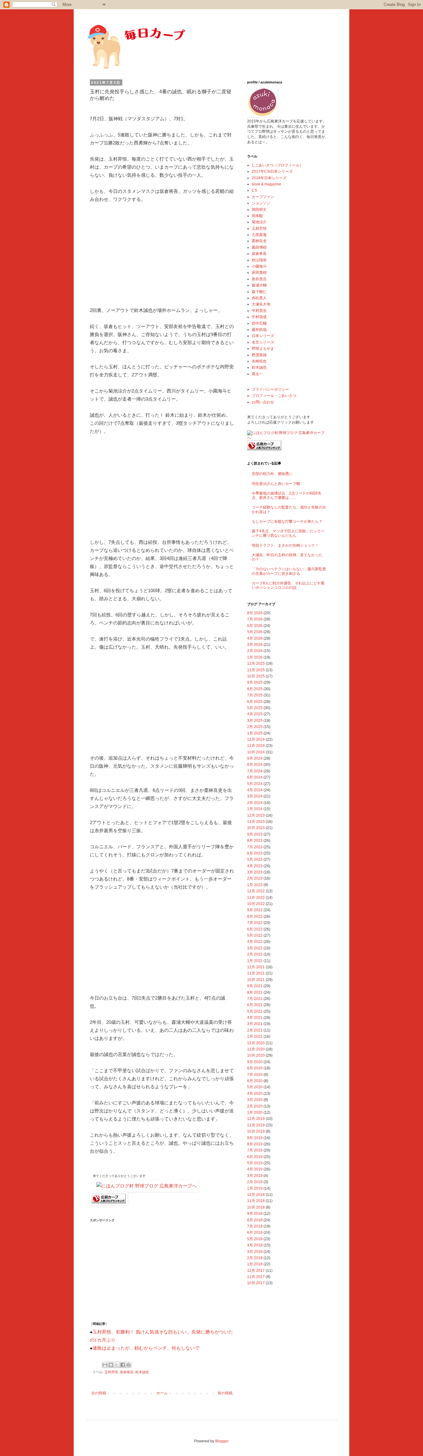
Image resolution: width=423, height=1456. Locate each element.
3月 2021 (255, 1024)
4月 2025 (255, 714)
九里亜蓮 (259, 235)
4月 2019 (255, 1169)
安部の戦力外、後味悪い (272, 474)
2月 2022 (255, 954)
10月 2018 (256, 1207)
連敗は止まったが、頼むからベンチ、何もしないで (146, 1348)
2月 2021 (255, 1030)
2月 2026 (255, 651)
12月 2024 (256, 739)
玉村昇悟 (111, 1372)
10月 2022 (256, 904)
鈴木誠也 (142, 1372)
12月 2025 (256, 663)
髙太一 (257, 374)
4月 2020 (255, 1093)
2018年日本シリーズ (269, 178)
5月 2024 (255, 784)
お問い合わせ (263, 402)
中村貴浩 (259, 311)
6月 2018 (255, 1232)
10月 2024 (256, 752)
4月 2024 (255, 790)
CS (254, 190)
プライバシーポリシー (270, 389)
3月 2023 (255, 872)
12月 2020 (256, 1043)
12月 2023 (256, 815)
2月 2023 (255, 878)
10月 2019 (256, 1131)
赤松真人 (259, 298)
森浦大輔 (259, 285)
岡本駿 (257, 216)
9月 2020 (255, 1062)
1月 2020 (255, 1112)
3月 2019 (255, 1176)
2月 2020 (255, 1106)
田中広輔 (259, 323)
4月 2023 (255, 866)
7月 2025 (255, 695)
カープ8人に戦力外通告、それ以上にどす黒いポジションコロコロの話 (288, 585)
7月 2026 (255, 619)
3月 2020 (255, 1100)
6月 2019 (255, 1157)
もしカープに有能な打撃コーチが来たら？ (287, 521)
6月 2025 (255, 701)
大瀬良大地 (261, 304)
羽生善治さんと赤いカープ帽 (276, 484)
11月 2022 (256, 897)
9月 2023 (255, 834)
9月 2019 (255, 1138)
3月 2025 (255, 720)
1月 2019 (255, 1188)
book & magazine (266, 184)
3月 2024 (255, 796)
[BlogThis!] (111, 1365)
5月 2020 (255, 1087)
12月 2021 (256, 967)
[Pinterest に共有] (128, 1365)
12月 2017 (256, 1270)
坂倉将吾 (126, 1372)
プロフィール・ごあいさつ (274, 395)
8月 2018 (255, 1220)
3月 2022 (255, 948)
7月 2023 (255, 847)
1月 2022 (255, 961)
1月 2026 (255, 657)
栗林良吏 (259, 241)
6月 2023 (255, 853)
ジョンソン (261, 203)
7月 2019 (255, 1150)
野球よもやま (263, 348)
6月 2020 (255, 1081)
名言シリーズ (263, 342)
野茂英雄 (259, 355)
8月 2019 (255, 1144)
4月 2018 (255, 1245)
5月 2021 (255, 1011)
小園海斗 (259, 266)
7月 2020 (255, 1074)
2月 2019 (255, 1182)
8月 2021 (255, 992)
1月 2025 (255, 733)
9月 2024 (255, 758)
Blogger (221, 1441)
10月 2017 (256, 1283)
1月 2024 (255, 809)
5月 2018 (255, 1239)
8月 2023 (255, 840)
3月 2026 (255, 644)
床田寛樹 (259, 272)
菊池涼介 (259, 222)
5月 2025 (255, 708)
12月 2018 (256, 1194)
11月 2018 (256, 1201)
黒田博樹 (259, 247)
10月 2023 (256, 828)
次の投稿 (98, 1393)
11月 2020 (256, 1049)
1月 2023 (255, 885)
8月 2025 (255, 689)
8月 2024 (255, 764)
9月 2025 (255, 682)
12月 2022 (256, 891)
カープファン (263, 197)
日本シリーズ (263, 336)
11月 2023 (256, 821)
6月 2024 (255, 777)
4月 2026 (255, 638)
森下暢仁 (259, 292)
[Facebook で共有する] (123, 1365)
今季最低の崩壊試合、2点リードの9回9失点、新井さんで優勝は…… (286, 495)
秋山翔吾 (259, 260)
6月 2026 (255, 626)
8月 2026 (255, 613)
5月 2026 (255, 632)
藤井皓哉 (259, 329)
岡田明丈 (259, 209)
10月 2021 (256, 980)
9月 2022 (255, 910)
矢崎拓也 (259, 361)
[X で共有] (117, 1365)
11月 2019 (256, 1125)
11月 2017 (256, 1277)
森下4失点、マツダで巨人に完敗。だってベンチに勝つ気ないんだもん (288, 533)
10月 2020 (256, 1055)
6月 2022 (255, 929)
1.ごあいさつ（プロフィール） (277, 165)
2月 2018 (255, 1258)
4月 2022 (255, 941)
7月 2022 (255, 923)
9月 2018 (255, 1213)
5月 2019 (255, 1163)
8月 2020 (255, 1068)
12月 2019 (256, 1118)
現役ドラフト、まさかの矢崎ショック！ (285, 545)
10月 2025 (256, 676)
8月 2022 (255, 916)
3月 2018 (255, 1252)
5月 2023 (255, 859)
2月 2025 (255, 727)
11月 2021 (256, 973)
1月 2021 (255, 1036)
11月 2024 (256, 746)
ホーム (162, 1393)
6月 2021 (255, 1005)
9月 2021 (255, 986)
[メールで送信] (105, 1365)
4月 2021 (255, 1017)
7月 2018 (255, 1226)
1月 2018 (255, 1264)
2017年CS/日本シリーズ (272, 171)
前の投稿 (225, 1393)
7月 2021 (255, 999)
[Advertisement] (162, 254)
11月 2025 (256, 670)
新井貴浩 (259, 279)
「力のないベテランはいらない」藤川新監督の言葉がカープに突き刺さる (289, 571)
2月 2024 (255, 803)
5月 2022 (255, 935)
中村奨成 (259, 317)
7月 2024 (255, 771)
